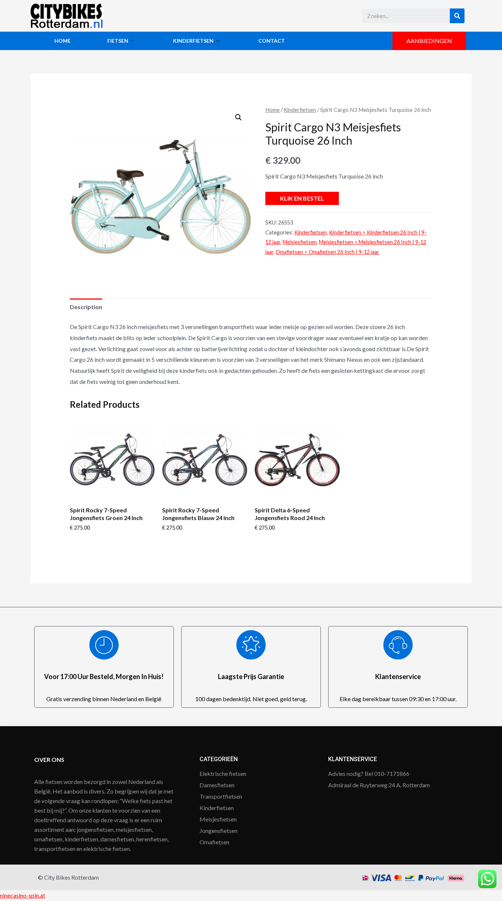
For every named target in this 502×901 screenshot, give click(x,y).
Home (62, 41)
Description (86, 306)
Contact (271, 41)
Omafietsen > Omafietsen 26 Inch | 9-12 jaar (327, 252)
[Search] (457, 15)
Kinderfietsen (193, 41)
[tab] (86, 306)
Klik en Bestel (302, 198)
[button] (429, 41)
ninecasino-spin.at (22, 895)
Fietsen (117, 41)
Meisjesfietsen (300, 242)
